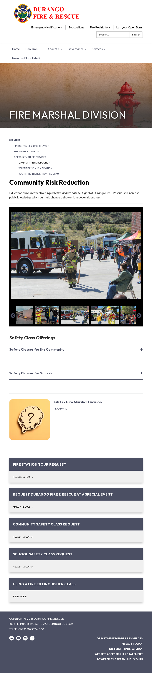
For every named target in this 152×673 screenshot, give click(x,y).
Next (139, 315)
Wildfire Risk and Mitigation (35, 168)
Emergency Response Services (31, 146)
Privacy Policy (132, 643)
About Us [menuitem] (53, 49)
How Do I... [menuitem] (32, 49)
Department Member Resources (120, 638)
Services (14, 140)
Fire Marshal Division (26, 151)
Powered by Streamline (114, 659)
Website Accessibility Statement (119, 654)
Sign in (138, 659)
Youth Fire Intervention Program (39, 173)
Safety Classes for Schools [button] (30, 373)
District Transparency (126, 649)
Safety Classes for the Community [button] (37, 349)
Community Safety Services (30, 157)
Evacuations (76, 27)
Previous (13, 315)
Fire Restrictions (100, 27)
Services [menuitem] (97, 49)
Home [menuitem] (16, 49)
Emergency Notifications (47, 27)
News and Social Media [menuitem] (26, 58)
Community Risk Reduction (34, 162)
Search (136, 34)
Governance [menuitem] (76, 49)
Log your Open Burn (129, 27)
